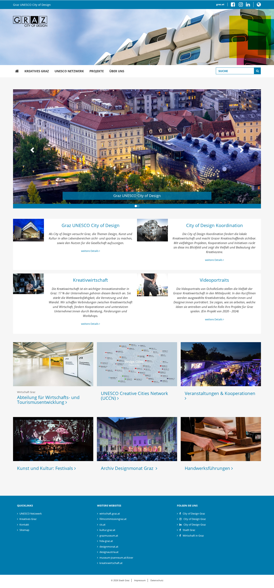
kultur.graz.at (107, 530)
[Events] (221, 364)
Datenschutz (156, 580)
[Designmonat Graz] (137, 439)
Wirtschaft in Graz (193, 535)
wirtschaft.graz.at (109, 513)
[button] (259, 5)
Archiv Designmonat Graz (128, 468)
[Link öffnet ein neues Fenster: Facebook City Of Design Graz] (234, 5)
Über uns (116, 71)
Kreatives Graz (36, 71)
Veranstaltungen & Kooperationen (221, 393)
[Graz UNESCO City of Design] (17, 71)
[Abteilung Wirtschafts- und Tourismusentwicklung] (53, 364)
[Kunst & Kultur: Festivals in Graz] (53, 439)
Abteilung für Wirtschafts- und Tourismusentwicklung (48, 399)
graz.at (220, 4)
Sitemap (24, 530)
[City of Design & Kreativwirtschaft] (152, 230)
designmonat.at (108, 546)
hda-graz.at (106, 541)
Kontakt (24, 524)
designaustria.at (109, 552)
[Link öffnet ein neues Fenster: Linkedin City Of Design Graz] (248, 5)
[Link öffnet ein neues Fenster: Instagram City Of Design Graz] (242, 5)
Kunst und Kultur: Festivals (45, 468)
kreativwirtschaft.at (111, 563)
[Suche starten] (257, 70)
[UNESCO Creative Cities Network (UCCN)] (137, 364)
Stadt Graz (189, 530)
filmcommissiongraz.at (113, 519)
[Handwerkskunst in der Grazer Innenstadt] (221, 439)
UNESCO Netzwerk (69, 71)
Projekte (96, 71)
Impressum (140, 580)
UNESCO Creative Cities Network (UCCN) (134, 395)
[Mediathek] (152, 284)
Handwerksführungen (208, 468)
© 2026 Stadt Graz (120, 580)
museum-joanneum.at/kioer (116, 557)
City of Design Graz (194, 513)
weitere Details (90, 251)
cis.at (102, 524)
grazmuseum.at (108, 535)
